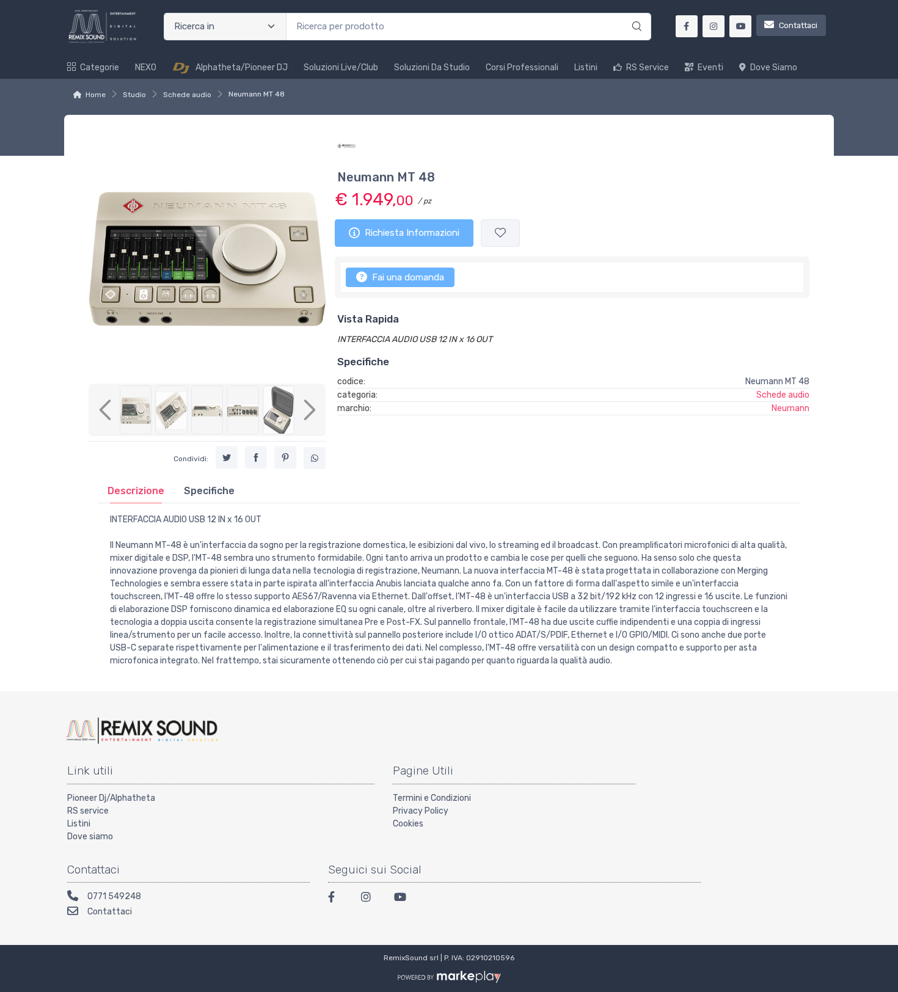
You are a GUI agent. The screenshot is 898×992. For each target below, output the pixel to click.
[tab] (136, 491)
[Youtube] (403, 898)
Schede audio (187, 94)
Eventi (710, 67)
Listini (585, 67)
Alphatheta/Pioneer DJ (241, 67)
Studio (134, 94)
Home (96, 94)
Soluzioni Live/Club (341, 67)
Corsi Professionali (522, 67)
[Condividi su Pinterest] (285, 458)
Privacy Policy (420, 811)
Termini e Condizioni (432, 798)
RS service (88, 811)
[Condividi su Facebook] (256, 458)
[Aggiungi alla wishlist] (500, 233)
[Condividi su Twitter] (227, 458)
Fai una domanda (407, 277)
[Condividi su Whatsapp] (315, 458)
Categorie (99, 67)
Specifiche (209, 491)
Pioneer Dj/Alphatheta (111, 798)
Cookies (408, 824)
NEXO (145, 67)
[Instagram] (370, 898)
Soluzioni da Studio (432, 67)
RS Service (647, 67)
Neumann (790, 408)
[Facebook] (337, 898)
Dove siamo (773, 67)
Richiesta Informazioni (412, 232)
